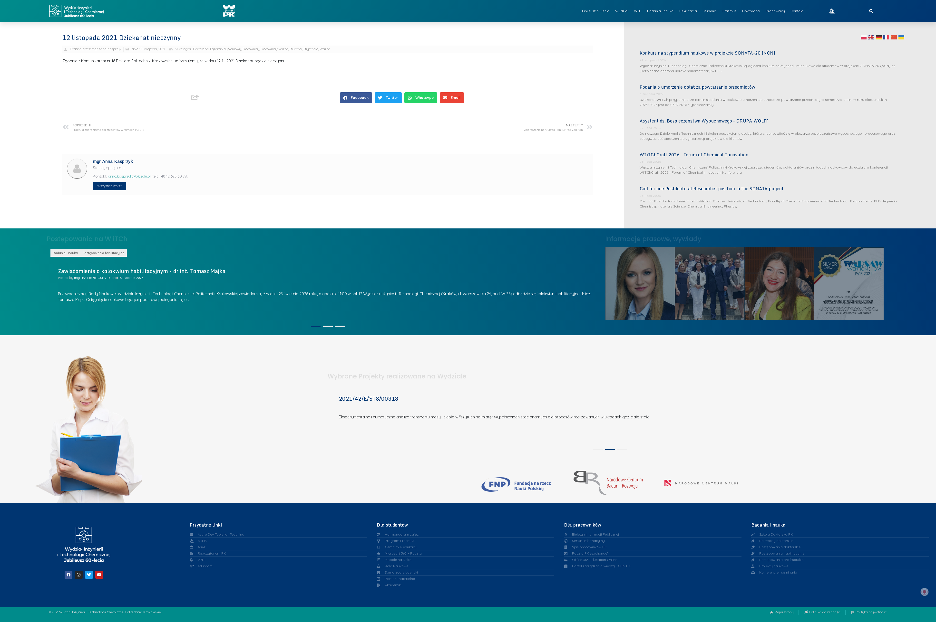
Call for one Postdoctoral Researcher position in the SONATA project (712, 188)
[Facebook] (68, 575)
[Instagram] (79, 575)
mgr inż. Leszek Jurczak (92, 278)
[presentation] (316, 326)
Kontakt (797, 11)
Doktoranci (751, 11)
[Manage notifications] (924, 592)
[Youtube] (99, 575)
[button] (356, 97)
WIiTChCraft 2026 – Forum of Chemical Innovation (694, 154)
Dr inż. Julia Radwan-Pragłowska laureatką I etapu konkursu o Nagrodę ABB (709, 282)
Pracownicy (775, 11)
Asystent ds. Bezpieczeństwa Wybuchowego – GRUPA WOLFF (704, 120)
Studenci (710, 11)
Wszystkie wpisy (109, 186)
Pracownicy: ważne (274, 49)
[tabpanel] (326, 285)
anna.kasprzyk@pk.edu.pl (129, 176)
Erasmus (729, 11)
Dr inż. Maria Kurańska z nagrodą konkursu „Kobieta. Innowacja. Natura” (849, 282)
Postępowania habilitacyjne (103, 253)
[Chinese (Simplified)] (894, 37)
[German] (879, 37)
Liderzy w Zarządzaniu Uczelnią (640, 282)
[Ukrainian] (901, 37)
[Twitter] (89, 575)
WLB (637, 11)
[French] (886, 37)
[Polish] (864, 37)
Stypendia (310, 49)
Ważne (325, 49)
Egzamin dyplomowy (225, 49)
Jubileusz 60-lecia (595, 11)
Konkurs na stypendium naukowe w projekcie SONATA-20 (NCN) (707, 53)
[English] (871, 37)
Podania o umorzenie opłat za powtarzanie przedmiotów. (698, 87)
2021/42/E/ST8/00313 (368, 398)
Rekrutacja (688, 11)
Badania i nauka (660, 11)
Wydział (621, 11)
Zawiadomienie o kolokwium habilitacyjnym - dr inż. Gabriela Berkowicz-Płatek (158, 271)
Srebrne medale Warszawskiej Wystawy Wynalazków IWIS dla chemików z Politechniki (779, 282)
